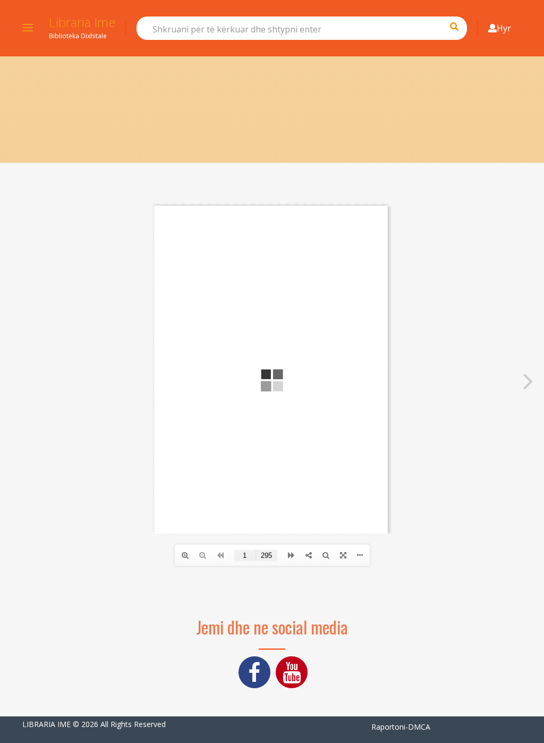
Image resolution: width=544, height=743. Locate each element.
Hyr (504, 28)
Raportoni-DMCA (400, 727)
